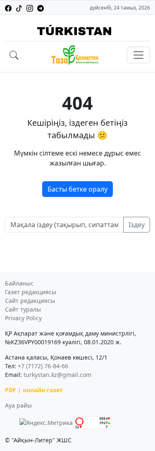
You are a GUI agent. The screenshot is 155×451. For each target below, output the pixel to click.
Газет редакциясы (30, 292)
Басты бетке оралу (77, 189)
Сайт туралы (23, 309)
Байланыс (19, 283)
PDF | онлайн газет (34, 390)
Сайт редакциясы (30, 301)
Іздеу (137, 224)
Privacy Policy (23, 318)
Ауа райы (18, 405)
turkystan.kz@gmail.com (57, 375)
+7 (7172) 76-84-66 (43, 366)
